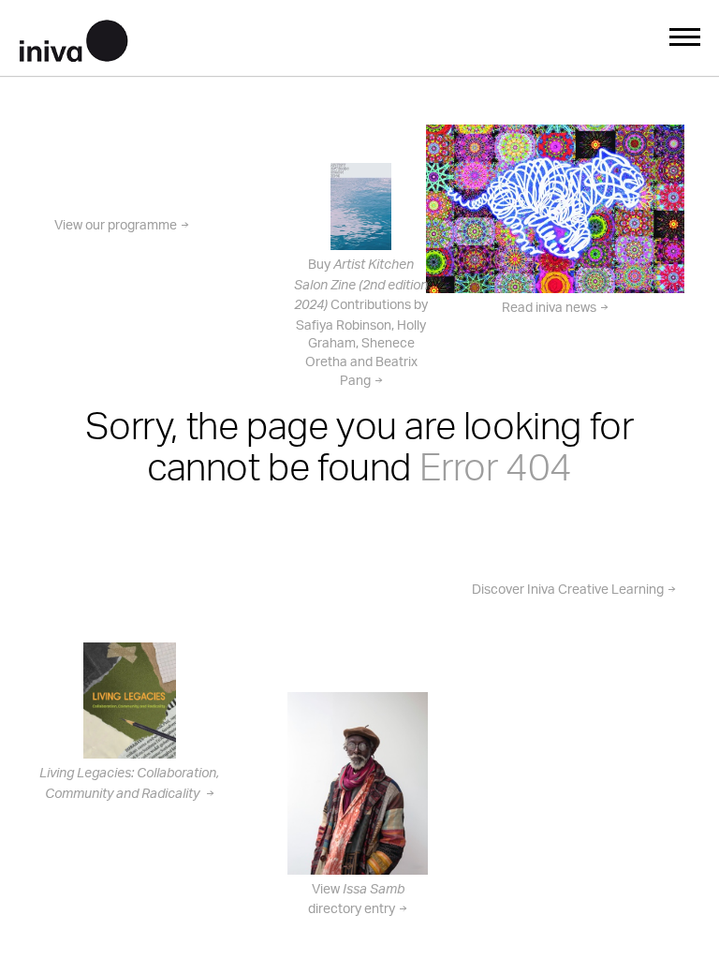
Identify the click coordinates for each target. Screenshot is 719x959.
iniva (73, 38)
